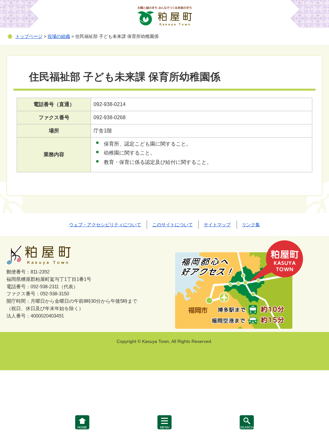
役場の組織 (59, 36)
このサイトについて (172, 224)
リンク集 (251, 224)
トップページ (28, 36)
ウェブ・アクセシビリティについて (105, 224)
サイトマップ (217, 224)
